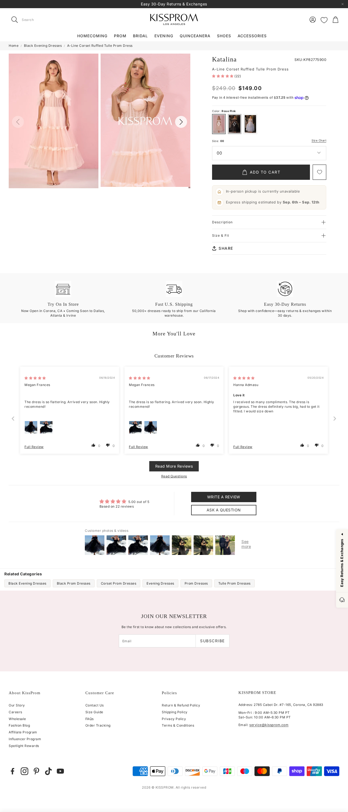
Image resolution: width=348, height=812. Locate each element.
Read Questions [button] (174, 476)
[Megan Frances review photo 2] (46, 427)
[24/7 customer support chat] (342, 600)
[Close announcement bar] (342, 4)
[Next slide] (335, 418)
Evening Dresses (160, 583)
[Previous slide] (13, 418)
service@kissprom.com (268, 725)
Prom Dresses (196, 583)
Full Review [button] (34, 447)
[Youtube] (60, 771)
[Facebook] (12, 771)
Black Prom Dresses (74, 583)
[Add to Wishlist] (319, 172)
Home (13, 46)
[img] (35, 378)
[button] (43, 19)
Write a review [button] (223, 497)
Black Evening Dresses (43, 46)
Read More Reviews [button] (174, 466)
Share (226, 248)
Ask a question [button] (224, 510)
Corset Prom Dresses (118, 583)
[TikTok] (48, 771)
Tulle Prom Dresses (234, 583)
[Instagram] (24, 771)
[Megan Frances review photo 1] (31, 427)
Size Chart (319, 140)
